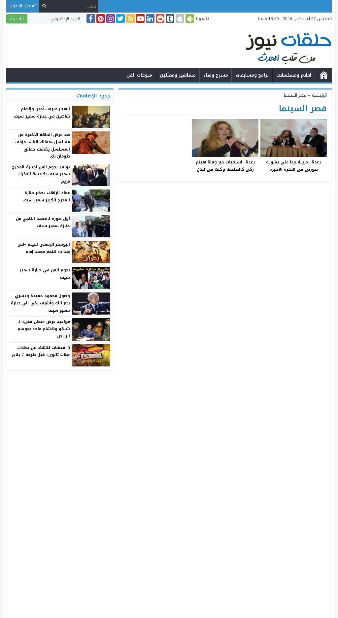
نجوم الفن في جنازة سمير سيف (45, 273)
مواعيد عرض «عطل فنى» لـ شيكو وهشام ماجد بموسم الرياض (43, 328)
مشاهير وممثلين (178, 75)
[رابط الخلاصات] (130, 18)
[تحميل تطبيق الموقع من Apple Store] (179, 18)
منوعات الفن (139, 75)
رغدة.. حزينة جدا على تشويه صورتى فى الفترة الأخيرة (293, 165)
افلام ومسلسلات (293, 75)
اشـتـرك (17, 18)
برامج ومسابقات (252, 75)
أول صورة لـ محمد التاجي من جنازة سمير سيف (43, 222)
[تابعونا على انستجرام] (110, 18)
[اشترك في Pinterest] (100, 18)
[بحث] (44, 6)
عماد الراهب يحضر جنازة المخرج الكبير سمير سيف (46, 196)
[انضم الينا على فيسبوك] (90, 18)
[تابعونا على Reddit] (159, 18)
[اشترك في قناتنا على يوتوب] (140, 18)
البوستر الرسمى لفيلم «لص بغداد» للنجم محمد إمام (43, 248)
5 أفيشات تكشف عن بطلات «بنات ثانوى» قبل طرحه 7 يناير (41, 351)
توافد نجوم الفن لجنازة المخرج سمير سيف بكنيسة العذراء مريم (41, 174)
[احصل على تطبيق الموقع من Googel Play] (189, 18)
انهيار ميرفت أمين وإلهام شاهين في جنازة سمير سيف (42, 112)
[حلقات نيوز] (169, 47)
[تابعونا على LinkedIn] (149, 18)
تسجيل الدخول (23, 6)
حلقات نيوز (323, 75)
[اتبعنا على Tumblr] (169, 18)
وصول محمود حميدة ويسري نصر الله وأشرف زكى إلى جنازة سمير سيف (40, 303)
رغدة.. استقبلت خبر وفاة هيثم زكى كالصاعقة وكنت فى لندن (225, 165)
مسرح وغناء (215, 75)
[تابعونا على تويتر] (120, 18)
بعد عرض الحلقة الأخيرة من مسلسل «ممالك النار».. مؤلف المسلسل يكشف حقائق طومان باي (42, 145)
